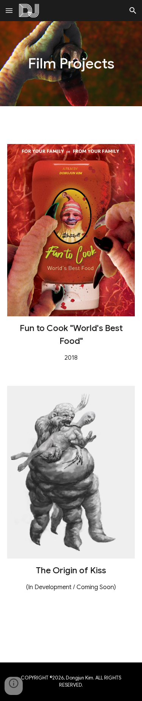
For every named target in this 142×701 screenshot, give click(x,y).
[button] (9, 10)
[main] (71, 63)
